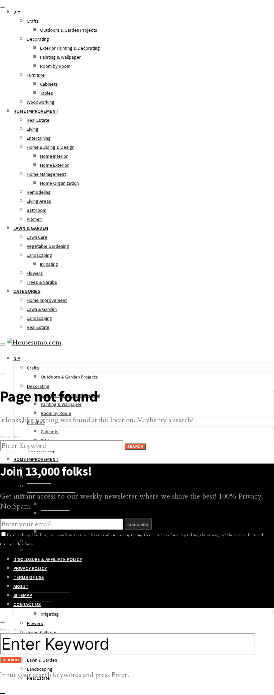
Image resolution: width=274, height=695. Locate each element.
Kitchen (34, 219)
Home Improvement (35, 111)
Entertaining (39, 138)
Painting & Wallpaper (60, 57)
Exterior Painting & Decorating (70, 48)
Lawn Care (37, 237)
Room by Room (55, 66)
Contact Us (27, 604)
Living (32, 129)
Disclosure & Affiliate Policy (47, 559)
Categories (26, 291)
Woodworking (40, 102)
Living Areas (39, 201)
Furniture (36, 75)
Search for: (10, 436)
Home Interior (54, 156)
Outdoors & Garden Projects (68, 30)
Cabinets (49, 84)
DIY (16, 12)
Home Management (46, 174)
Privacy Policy (30, 568)
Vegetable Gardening (48, 246)
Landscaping (39, 255)
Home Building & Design (51, 147)
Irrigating (49, 264)
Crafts (33, 21)
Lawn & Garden (30, 228)
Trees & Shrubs (42, 282)
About (20, 586)
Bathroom (36, 210)
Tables (46, 93)
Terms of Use (28, 577)
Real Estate (38, 120)
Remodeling (39, 192)
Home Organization (59, 183)
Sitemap (22, 595)
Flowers (35, 273)
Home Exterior (54, 165)
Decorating (38, 39)
